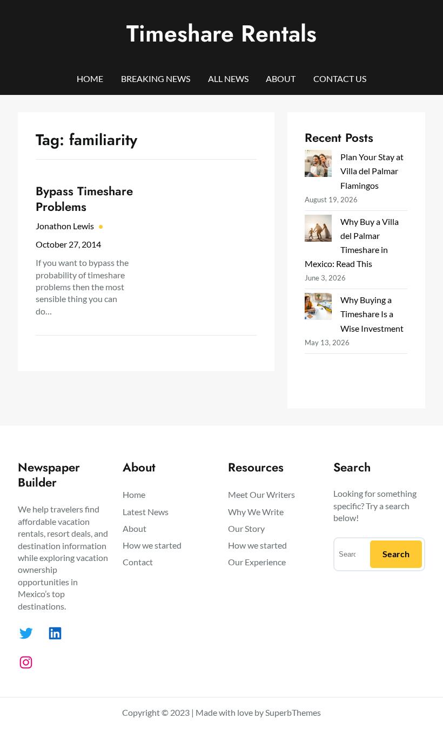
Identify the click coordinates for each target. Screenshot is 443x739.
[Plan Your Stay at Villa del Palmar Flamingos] (318, 165)
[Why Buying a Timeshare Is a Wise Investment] (318, 308)
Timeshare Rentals (221, 33)
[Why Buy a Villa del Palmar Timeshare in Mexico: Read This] (318, 230)
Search (396, 554)
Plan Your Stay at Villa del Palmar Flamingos (372, 171)
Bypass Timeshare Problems (84, 199)
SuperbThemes (293, 712)
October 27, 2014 (68, 244)
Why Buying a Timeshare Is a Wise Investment (372, 314)
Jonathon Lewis (65, 226)
